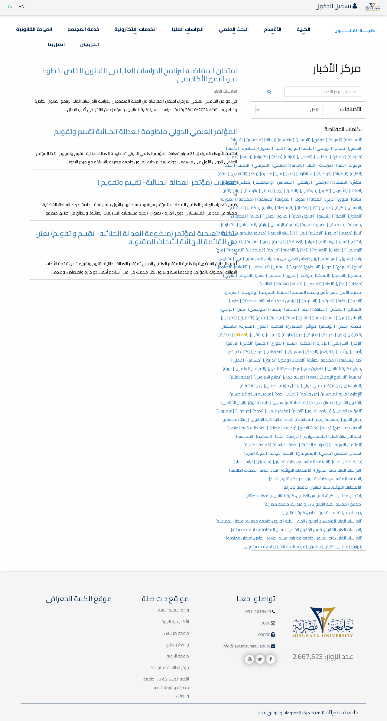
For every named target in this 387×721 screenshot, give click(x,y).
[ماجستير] (254, 139)
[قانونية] (355, 156)
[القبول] (346, 258)
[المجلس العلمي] (251, 368)
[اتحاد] (306, 309)
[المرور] (291, 275)
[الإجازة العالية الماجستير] (341, 394)
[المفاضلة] (284, 207)
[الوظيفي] (353, 250)
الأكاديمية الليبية (175, 621)
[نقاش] (356, 182)
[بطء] (254, 173)
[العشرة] (319, 250)
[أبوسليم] (327, 326)
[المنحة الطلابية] (257, 444)
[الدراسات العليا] (288, 436)
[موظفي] (308, 190)
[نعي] (301, 233)
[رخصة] (276, 309)
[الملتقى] (280, 165)
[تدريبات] (273, 334)
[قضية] (356, 326)
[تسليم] (342, 241)
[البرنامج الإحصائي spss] (326, 377)
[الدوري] (276, 343)
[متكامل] (254, 360)
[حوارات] (356, 283)
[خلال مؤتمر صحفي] (282, 385)
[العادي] (355, 216)
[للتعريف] (267, 292)
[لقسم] (261, 343)
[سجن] (342, 326)
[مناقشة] (286, 139)
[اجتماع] (339, 156)
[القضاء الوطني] (291, 360)
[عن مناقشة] (251, 385)
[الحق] (267, 190)
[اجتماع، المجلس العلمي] (341, 453)
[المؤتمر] (327, 300)
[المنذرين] (294, 326)
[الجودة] (328, 334)
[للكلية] (356, 173)
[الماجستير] (353, 385)
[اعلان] (327, 207)
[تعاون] (261, 326)
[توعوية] (355, 165)
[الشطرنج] (312, 267)
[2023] (296, 283)
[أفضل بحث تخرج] (348, 427)
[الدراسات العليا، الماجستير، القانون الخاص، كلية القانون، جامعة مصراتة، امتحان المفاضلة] (289, 521)
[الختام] (297, 411)
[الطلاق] (291, 190)
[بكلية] (357, 199)
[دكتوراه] (262, 156)
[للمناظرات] (305, 173)
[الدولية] (288, 250)
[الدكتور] (355, 148)
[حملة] (283, 292)
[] (298, 300)
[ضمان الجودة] (322, 402)
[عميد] (318, 317)
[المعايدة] (265, 436)
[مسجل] (355, 275)
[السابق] (339, 275)
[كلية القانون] (259, 402)
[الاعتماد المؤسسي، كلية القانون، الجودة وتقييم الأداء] (316, 478)
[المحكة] (322, 275)
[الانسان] (355, 207)
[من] (279, 173)
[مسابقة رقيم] (327, 419)
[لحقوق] (319, 139)
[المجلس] (322, 156)
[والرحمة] (252, 190)
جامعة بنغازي (177, 644)
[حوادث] (307, 275)
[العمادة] (295, 241)
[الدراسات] (326, 165)
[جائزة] (325, 427)
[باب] (358, 258)
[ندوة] (258, 411)
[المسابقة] (353, 139)
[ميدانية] (276, 317)
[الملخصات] (255, 250)
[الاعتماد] (340, 182)
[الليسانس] (285, 182)
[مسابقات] (304, 419)
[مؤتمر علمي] (277, 411)
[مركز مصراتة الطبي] (285, 368)
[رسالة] (270, 139)
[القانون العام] (303, 216)
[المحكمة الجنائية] (322, 360)
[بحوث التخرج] (255, 453)
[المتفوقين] (306, 453)
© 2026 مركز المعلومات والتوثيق (295, 713)
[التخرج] (304, 317)
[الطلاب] (336, 250)
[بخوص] (258, 351)
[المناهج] (354, 309)
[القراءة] (327, 351)
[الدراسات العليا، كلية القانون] (338, 470)
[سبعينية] (296, 351)
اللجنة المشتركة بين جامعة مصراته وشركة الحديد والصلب (166, 687)
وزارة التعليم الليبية (173, 610)
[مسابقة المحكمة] (346, 224)
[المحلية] (306, 343)
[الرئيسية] (325, 216)
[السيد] (331, 317)
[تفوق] (343, 199)
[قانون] (331, 233)
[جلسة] (307, 148)
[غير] (266, 241)
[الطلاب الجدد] (286, 394)
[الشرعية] (253, 241)
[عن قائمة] (309, 394)
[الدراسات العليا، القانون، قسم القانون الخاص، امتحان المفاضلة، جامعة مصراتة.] (297, 529)
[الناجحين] (337, 309)
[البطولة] (340, 173)
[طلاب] (268, 207)
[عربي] (329, 199)
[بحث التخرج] (308, 427)
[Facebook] (270, 659)
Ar (10, 6)
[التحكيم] (316, 233)
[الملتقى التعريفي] (346, 444)
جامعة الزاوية (178, 656)
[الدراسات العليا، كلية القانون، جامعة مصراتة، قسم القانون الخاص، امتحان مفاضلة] (294, 538)
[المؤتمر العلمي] (348, 411)
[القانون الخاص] (349, 402)
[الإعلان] (355, 317)
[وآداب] (342, 351)
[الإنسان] (303, 139)
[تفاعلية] (291, 309)
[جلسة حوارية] (315, 436)
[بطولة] (288, 334)
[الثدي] (356, 300)
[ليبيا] (358, 233)
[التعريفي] (261, 165)
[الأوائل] (304, 250)
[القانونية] (283, 199)
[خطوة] (313, 334)
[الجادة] (311, 351)
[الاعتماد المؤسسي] (290, 402)
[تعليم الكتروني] (267, 377)
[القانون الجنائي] (276, 216)
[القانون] (265, 148)
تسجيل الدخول (334, 5)
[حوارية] (293, 148)
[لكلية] (340, 207)
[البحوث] (301, 199)
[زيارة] (264, 224)
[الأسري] (340, 190)
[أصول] (356, 351)
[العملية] (276, 275)
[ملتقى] (257, 334)
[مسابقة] (265, 199)
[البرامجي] (322, 182)
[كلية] (280, 148)
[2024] (282, 283)
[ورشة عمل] (294, 377)
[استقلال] (279, 267)
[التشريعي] (340, 343)
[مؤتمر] (346, 233)
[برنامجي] (304, 182)
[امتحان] (302, 207)
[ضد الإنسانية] (351, 360)
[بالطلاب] (267, 283)
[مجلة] (291, 317)
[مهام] (311, 241)
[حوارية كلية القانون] (345, 368)
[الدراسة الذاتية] (314, 444)
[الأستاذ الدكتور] (281, 233)
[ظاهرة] (267, 173)
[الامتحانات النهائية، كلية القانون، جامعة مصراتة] (322, 487)
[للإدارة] (322, 343)
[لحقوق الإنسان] (285, 224)
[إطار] (341, 334)
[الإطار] (357, 343)
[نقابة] (255, 216)
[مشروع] (343, 267)
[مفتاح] (339, 148)
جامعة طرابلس (176, 633)
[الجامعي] (313, 283)
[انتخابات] (319, 309)
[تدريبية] (356, 377)
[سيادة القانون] (318, 411)
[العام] (328, 283)
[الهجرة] (279, 241)
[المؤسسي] (258, 309)
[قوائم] (311, 326)
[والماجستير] (263, 182)
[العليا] (310, 165)
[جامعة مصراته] (262, 546)
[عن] (343, 317)
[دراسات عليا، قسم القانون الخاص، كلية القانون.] (322, 512)
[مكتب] (253, 207)
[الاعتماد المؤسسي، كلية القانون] (301, 461)
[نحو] (300, 334)
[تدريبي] (269, 360)
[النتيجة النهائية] (281, 453)
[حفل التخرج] (352, 419)
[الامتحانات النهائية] (297, 470)
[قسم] (291, 343)
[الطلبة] (342, 300)
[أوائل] (341, 283)
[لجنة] (341, 165)
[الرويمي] (323, 148)
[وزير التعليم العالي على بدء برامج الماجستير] (282, 258)
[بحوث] (328, 267)
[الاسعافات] (259, 267)
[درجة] (277, 156)
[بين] (278, 190)
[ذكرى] (296, 267)
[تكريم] (325, 190)
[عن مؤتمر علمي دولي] (321, 385)
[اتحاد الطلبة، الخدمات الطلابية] (254, 470)
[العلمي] (305, 156)
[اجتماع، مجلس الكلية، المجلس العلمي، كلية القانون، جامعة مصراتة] (304, 495)
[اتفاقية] (277, 326)
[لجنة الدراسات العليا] (345, 436)
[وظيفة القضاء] (283, 427)
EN (21, 6)
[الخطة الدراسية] (286, 444)
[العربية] (335, 139)
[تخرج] (357, 267)
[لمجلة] (315, 199)
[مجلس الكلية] (337, 546)
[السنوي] (309, 300)
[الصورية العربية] (314, 224)
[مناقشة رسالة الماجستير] (251, 394)
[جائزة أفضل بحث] (347, 461)
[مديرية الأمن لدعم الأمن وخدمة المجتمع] (326, 292)
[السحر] (261, 275)
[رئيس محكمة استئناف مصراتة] (269, 300)
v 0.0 (262, 713)
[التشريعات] (276, 351)
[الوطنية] (324, 173)
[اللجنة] (340, 216)
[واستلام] (326, 241)
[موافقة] (328, 258)
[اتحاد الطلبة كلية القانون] (272, 419)
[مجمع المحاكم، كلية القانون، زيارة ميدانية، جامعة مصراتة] (313, 504)
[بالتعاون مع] (315, 368)
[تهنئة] (289, 156)
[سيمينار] (264, 461)
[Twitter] (260, 659)
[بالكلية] (297, 165)
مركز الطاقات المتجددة (170, 667)
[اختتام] (356, 241)
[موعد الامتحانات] (292, 546)
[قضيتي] (355, 334)
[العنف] (356, 190)
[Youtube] (249, 659)
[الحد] (290, 173)
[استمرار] (315, 546)
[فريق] (262, 317)
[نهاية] (357, 546)
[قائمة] (273, 250)
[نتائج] (315, 207)
